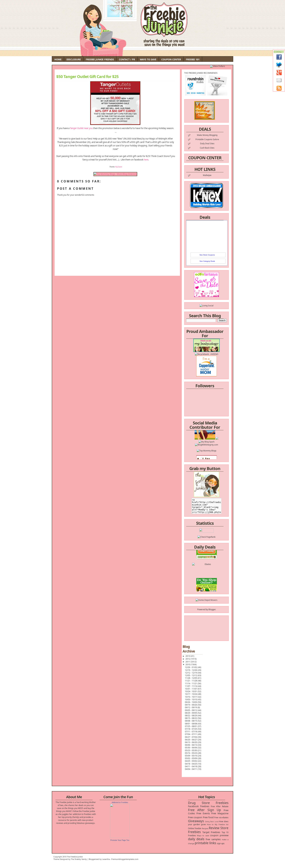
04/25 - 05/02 (191, 761)
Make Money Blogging (207, 135)
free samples (213, 839)
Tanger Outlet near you (81, 128)
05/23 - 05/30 (191, 750)
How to (210, 824)
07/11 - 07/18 (191, 731)
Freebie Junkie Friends (100, 59)
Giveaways (196, 821)
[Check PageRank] (206, 537)
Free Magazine (219, 813)
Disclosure (73, 59)
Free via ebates (221, 817)
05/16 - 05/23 (191, 753)
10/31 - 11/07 (191, 688)
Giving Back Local (211, 822)
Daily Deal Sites (207, 143)
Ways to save (203, 835)
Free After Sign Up (204, 810)
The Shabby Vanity (79, 859)
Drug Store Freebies (208, 803)
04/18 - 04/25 (191, 763)
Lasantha (106, 859)
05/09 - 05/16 (191, 755)
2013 (188, 656)
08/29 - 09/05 (191, 712)
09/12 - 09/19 (191, 707)
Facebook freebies (198, 806)
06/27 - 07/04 (191, 737)
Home (58, 59)
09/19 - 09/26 (191, 704)
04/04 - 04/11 (191, 769)
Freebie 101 (193, 59)
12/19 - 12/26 (191, 670)
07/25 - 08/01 (191, 726)
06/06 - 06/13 (191, 745)
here (146, 159)
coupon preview (219, 835)
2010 (188, 664)
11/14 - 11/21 (191, 683)
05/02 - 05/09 (191, 758)
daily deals (196, 839)
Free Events (203, 813)
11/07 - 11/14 (191, 686)
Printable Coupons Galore (207, 139)
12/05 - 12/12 (191, 675)
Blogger (211, 609)
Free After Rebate (220, 806)
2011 (188, 661)
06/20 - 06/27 (191, 739)
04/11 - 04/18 (191, 766)
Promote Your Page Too (119, 840)
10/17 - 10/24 (191, 694)
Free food (208, 817)
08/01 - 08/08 (191, 723)
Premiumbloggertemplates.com (124, 859)
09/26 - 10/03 (191, 702)
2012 (188, 658)
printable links (205, 843)
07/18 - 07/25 (191, 729)
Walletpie (207, 175)
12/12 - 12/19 (191, 672)
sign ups (220, 843)
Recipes (205, 828)
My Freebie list (221, 824)
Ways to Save (148, 59)
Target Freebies (211, 832)
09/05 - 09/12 (191, 710)
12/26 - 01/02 (191, 667)
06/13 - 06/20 (191, 742)
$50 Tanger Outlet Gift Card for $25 (87, 76)
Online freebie (194, 828)
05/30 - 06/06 (191, 747)
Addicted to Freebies (120, 802)
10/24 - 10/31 (191, 691)
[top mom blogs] (206, 441)
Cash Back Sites (207, 147)
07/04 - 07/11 (191, 734)
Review (214, 828)
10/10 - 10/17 (191, 696)
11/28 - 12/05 (191, 678)
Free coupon (195, 817)
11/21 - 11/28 (191, 680)
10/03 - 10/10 (191, 699)
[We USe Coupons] (206, 587)
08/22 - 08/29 (191, 715)
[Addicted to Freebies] (120, 837)
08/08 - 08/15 (191, 720)
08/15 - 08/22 (191, 718)
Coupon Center (171, 59)
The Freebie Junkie (75, 856)
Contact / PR (127, 59)
